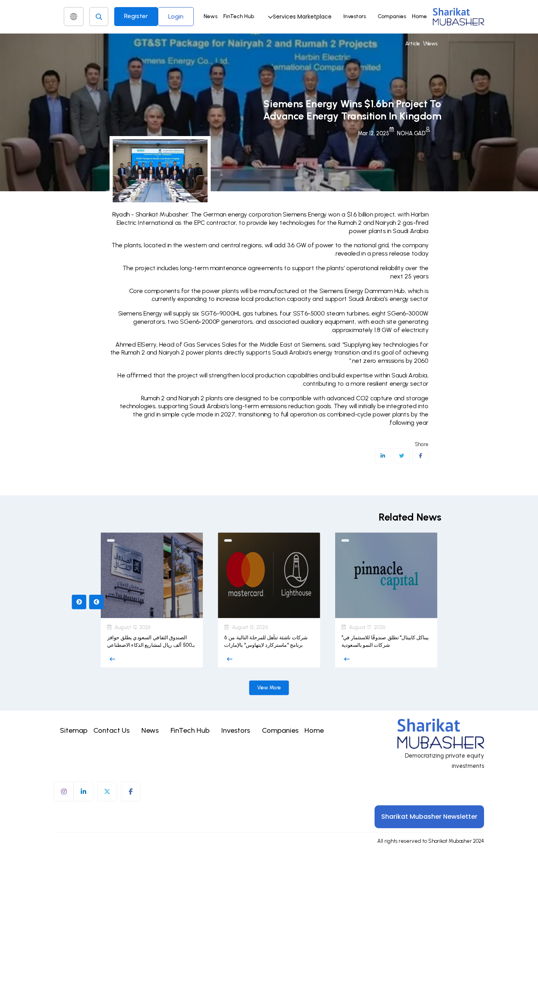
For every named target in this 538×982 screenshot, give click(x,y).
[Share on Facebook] (420, 455)
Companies (392, 16)
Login (176, 16)
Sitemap (73, 730)
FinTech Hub (238, 16)
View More (269, 688)
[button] (299, 16)
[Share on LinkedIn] (382, 455)
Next (96, 602)
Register (136, 16)
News (210, 16)
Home (419, 16)
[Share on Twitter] (401, 455)
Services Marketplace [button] (302, 17)
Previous (79, 602)
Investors (354, 16)
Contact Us (111, 730)
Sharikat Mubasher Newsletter (429, 816)
